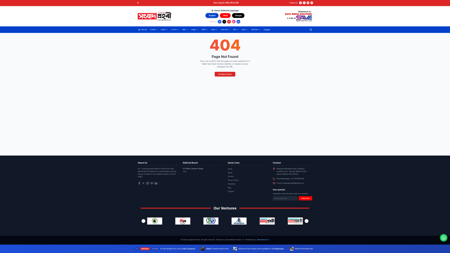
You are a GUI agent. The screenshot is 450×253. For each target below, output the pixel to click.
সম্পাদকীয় (152, 30)
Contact (231, 176)
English (212, 16)
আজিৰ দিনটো (254, 30)
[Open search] (310, 29)
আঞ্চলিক (163, 30)
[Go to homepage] (154, 16)
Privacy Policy (233, 180)
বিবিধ (234, 30)
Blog (229, 188)
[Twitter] (304, 2)
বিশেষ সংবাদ (224, 30)
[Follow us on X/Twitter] (224, 22)
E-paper (267, 30)
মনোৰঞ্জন (193, 30)
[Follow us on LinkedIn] (238, 22)
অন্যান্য (213, 30)
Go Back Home (225, 74)
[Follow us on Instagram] (234, 22)
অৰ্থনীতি (203, 30)
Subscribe (305, 198)
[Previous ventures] (143, 221)
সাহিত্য (244, 30)
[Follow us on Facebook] (219, 22)
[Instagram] (308, 2)
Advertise (231, 184)
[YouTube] (311, 2)
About (230, 173)
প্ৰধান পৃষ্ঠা (144, 30)
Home (230, 169)
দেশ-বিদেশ (174, 30)
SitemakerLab (262, 240)
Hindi (225, 16)
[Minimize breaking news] (137, 249)
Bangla (238, 16)
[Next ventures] (306, 221)
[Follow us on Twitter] (143, 183)
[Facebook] (300, 2)
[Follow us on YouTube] (229, 22)
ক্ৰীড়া (184, 30)
